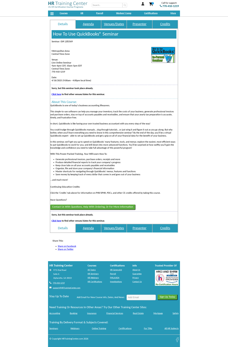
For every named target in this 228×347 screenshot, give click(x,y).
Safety (176, 313)
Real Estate (138, 313)
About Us (136, 270)
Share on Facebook (67, 246)
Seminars (53, 328)
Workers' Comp (123, 13)
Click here (56, 94)
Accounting (54, 313)
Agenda (88, 24)
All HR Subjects (172, 328)
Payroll (99, 13)
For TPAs (148, 328)
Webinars (74, 328)
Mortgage (158, 313)
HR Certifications (95, 282)
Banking (73, 313)
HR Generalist (116, 270)
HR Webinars (93, 278)
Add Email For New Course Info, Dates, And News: (101, 297)
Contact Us (137, 282)
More (173, 13)
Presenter (139, 24)
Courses (64, 13)
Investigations (116, 282)
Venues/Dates (114, 24)
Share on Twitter (65, 249)
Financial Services (114, 313)
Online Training (99, 328)
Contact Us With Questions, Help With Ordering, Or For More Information (92, 207)
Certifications (151, 13)
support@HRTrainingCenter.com (66, 288)
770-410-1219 (59, 283)
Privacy (135, 278)
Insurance (91, 313)
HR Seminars (93, 274)
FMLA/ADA (114, 278)
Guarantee (137, 274)
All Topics (92, 270)
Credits (165, 24)
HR (81, 13)
